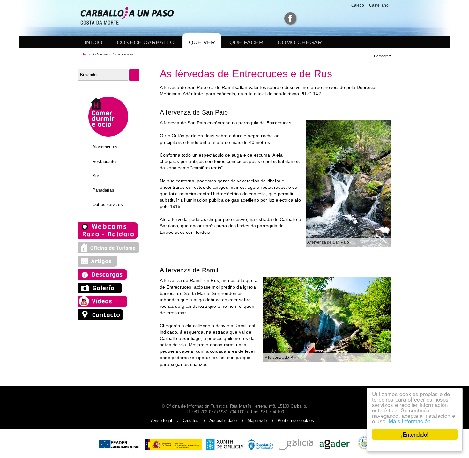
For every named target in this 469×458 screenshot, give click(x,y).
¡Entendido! (414, 434)
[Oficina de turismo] (108, 251)
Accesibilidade (223, 420)
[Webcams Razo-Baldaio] (108, 238)
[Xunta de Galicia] (224, 451)
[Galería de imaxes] (100, 291)
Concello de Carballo (375, 19)
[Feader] (119, 451)
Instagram (320, 19)
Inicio (93, 42)
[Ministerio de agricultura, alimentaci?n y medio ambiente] (173, 451)
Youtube (337, 19)
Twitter (306, 19)
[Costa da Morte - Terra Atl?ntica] (364, 451)
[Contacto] (102, 318)
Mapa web (257, 420)
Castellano (379, 5)
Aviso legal (161, 420)
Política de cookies (296, 420)
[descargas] (108, 278)
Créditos (190, 420)
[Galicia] (295, 451)
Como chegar (300, 42)
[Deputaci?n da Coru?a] (260, 451)
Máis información (409, 421)
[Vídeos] (104, 305)
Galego (357, 5)
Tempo (352, 19)
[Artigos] (100, 265)
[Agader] (335, 451)
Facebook (291, 19)
